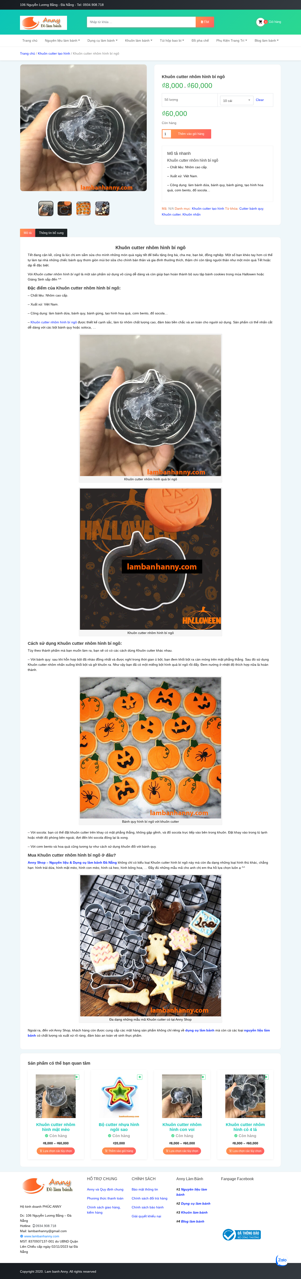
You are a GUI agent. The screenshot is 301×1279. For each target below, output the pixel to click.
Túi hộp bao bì (171, 40)
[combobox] (236, 100)
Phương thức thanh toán (105, 1198)
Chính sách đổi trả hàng (149, 1198)
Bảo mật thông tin (145, 1189)
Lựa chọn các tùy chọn (57, 1151)
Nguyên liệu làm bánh (61, 40)
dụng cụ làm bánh (199, 1030)
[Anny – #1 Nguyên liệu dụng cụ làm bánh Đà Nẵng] (43, 22)
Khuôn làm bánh (137, 40)
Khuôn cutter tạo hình (54, 53)
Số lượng (171, 99)
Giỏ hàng (273, 22)
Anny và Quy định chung (105, 1189)
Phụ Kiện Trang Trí (230, 40)
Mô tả (28, 233)
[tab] (27, 233)
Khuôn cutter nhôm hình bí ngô (54, 322)
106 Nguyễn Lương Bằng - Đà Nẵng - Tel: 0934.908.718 (62, 5)
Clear (260, 100)
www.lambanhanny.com (41, 1236)
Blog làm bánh (265, 40)
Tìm (206, 22)
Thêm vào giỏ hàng (191, 134)
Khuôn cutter (171, 214)
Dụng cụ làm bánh (101, 40)
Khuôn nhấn (191, 214)
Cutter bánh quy (251, 208)
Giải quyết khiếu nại (146, 1216)
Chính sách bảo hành (148, 1207)
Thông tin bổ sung (51, 233)
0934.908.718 (46, 1226)
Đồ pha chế (200, 40)
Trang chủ (29, 40)
